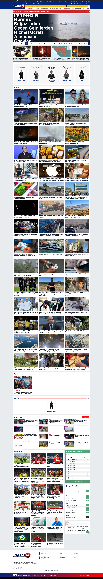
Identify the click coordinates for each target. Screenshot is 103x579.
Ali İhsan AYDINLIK (67, 80)
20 (61, 43)
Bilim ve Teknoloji (71, 6)
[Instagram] (18, 568)
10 (36, 43)
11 (39, 43)
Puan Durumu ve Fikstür (45, 554)
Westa (81, 80)
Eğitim (85, 6)
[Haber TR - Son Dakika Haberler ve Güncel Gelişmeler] (19, 5)
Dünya (41, 6)
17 (54, 43)
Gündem (32, 6)
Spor (37, 6)
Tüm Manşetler (44, 556)
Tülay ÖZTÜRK (36, 80)
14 (46, 43)
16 (51, 43)
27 (79, 43)
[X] (16, 568)
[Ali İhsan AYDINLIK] (66, 74)
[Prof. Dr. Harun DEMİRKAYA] (51, 74)
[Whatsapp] (21, 568)
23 (69, 43)
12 (41, 43)
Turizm (61, 558)
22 (66, 43)
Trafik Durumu (43, 553)
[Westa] (81, 74)
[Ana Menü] (89, 3)
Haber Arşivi (43, 558)
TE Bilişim (88, 575)
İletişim (39, 3)
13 (44, 43)
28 (81, 43)
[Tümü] (88, 373)
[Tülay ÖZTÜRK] (36, 74)
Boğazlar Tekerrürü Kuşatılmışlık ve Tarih (67, 67)
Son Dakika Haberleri (45, 557)
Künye (44, 3)
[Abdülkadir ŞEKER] (21, 74)
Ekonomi (51, 6)
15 (49, 43)
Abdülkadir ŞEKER (21, 80)
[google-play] (54, 570)
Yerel (76, 558)
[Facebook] (14, 568)
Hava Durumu (62, 6)
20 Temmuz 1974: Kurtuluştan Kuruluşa (51, 67)
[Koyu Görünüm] (83, 3)
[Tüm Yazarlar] (88, 63)
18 (56, 43)
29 (84, 43)
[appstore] (48, 570)
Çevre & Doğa (79, 6)
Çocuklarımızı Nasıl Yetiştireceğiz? (36, 66)
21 (64, 43)
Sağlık (46, 6)
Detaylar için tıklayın (77, 481)
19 (59, 43)
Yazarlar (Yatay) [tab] (18, 63)
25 (74, 43)
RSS (15, 575)
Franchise (33, 3)
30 (86, 43)
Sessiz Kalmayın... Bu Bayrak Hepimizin (21, 66)
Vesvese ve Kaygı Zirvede (81, 66)
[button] (89, 6)
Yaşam (56, 6)
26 (76, 43)
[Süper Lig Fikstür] (88, 486)
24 (71, 43)
